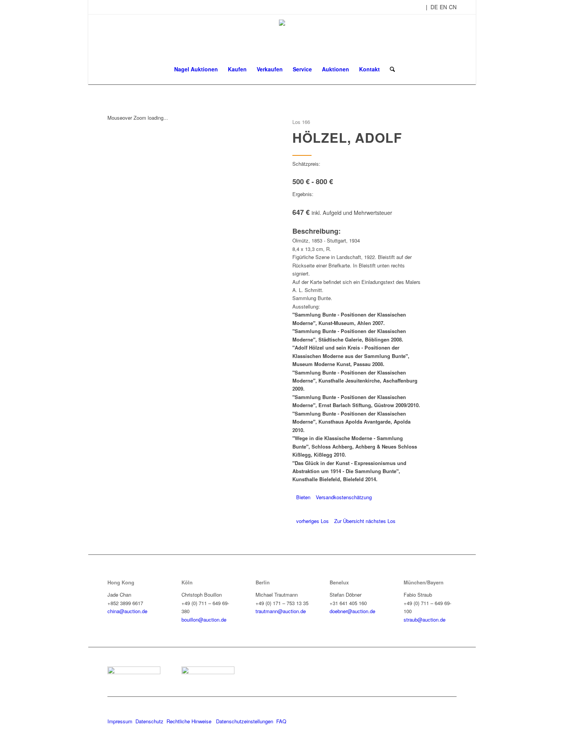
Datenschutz (149, 721)
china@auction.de (127, 611)
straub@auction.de (424, 619)
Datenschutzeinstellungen (244, 721)
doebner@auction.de (352, 611)
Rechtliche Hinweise (190, 721)
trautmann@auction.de (281, 611)
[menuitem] (196, 69)
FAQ (281, 721)
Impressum (119, 721)
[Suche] (390, 69)
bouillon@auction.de (203, 619)
